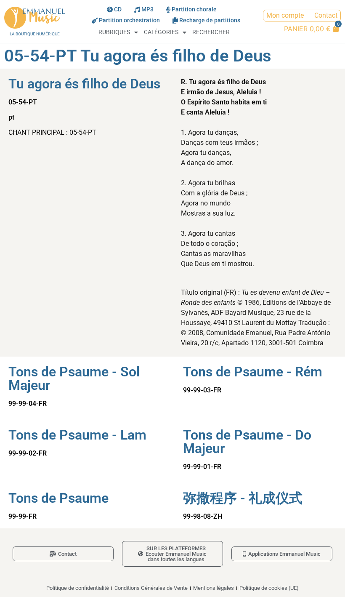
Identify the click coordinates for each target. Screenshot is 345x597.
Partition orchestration (129, 20)
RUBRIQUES (114, 32)
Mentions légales (213, 588)
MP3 (147, 9)
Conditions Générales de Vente (151, 588)
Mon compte (285, 15)
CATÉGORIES (161, 32)
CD (118, 9)
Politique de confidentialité (77, 588)
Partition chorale (194, 9)
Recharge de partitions (209, 20)
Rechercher (211, 32)
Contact (325, 15)
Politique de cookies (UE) (269, 588)
